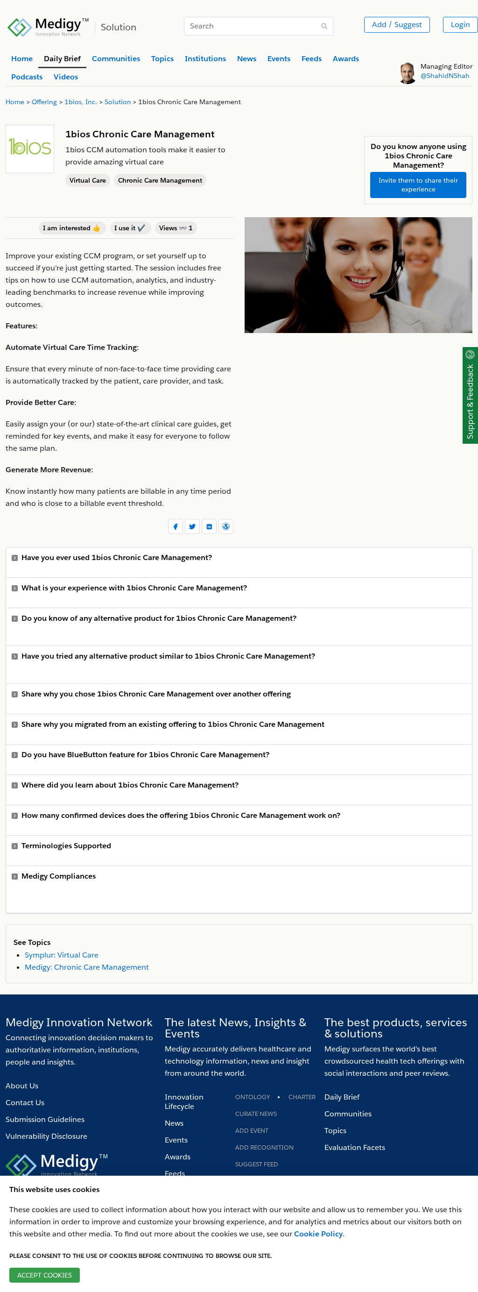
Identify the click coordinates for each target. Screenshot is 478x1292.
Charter (302, 1097)
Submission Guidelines (45, 1119)
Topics (335, 1131)
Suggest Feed (256, 1164)
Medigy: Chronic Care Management (87, 967)
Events (176, 1140)
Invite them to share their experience (418, 184)
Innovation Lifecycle (184, 1101)
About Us (22, 1086)
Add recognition (264, 1147)
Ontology (252, 1097)
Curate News (256, 1114)
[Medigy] (48, 26)
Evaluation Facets (354, 1147)
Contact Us (25, 1102)
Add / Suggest (397, 24)
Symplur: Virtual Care (61, 955)
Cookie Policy (318, 1234)
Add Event (251, 1131)
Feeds (175, 1173)
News (174, 1123)
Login (460, 24)
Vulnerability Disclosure (46, 1136)
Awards (177, 1157)
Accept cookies (44, 1275)
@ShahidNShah (445, 75)
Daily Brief (341, 1097)
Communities (348, 1114)
